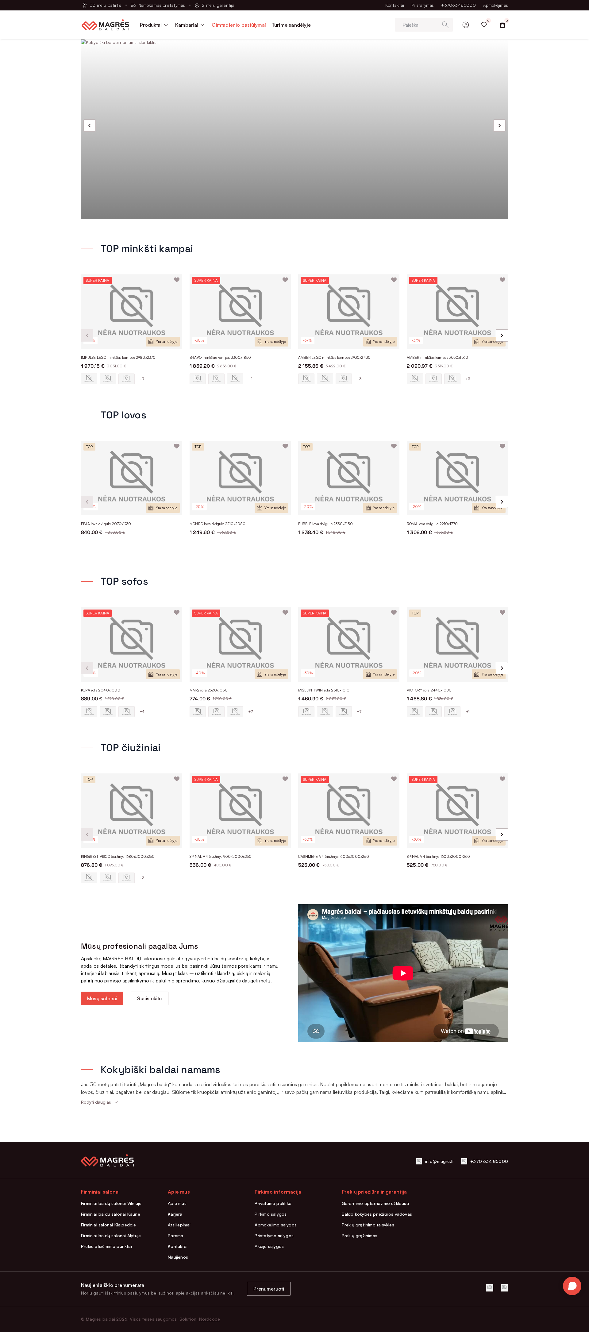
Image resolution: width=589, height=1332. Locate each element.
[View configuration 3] (126, 379)
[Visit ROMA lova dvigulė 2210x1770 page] (457, 478)
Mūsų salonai (102, 998)
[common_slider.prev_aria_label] (89, 125)
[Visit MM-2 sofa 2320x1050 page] (240, 644)
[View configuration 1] (89, 379)
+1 (250, 379)
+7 (142, 379)
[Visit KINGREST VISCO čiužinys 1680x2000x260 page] (131, 810)
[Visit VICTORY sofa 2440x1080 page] (457, 644)
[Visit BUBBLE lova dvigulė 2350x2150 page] (348, 478)
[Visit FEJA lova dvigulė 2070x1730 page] (131, 478)
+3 (359, 379)
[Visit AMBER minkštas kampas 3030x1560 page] (457, 311)
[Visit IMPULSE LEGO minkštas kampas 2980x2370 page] (131, 311)
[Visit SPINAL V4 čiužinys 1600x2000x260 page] (457, 810)
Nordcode (209, 1319)
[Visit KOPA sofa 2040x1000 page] (131, 644)
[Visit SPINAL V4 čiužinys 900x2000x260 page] (240, 810)
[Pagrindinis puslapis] (105, 24)
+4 (142, 711)
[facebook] (489, 1287)
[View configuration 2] (108, 379)
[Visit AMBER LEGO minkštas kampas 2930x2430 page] (348, 311)
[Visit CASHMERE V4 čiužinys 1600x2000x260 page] (348, 810)
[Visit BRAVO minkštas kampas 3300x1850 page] (240, 311)
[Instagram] (504, 1287)
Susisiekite (149, 998)
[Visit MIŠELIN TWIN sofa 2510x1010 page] (348, 644)
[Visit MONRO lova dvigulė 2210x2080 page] (240, 478)
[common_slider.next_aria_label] (499, 125)
